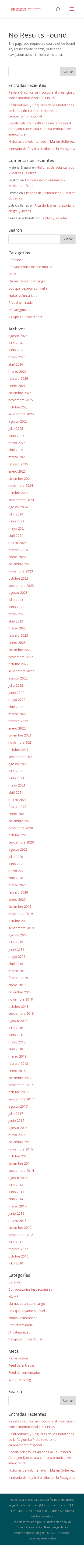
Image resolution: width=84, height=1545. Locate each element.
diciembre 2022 (20, 650)
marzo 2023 (17, 628)
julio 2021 (15, 771)
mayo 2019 (16, 956)
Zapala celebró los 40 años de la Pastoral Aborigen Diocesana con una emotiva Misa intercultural (41, 128)
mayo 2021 (16, 785)
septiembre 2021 (21, 757)
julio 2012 (15, 1242)
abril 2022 (15, 707)
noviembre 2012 (20, 1234)
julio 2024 (15, 514)
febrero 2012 (18, 1249)
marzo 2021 (17, 799)
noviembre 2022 (20, 657)
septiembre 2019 (21, 928)
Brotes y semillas (54, 218)
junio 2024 (16, 521)
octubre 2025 (18, 407)
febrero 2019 (18, 978)
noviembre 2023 (20, 571)
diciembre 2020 (20, 821)
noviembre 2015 (20, 1149)
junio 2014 (16, 1192)
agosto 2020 (18, 849)
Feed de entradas (21, 1365)
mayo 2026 (16, 357)
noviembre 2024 (20, 485)
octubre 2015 (18, 1156)
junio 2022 (16, 692)
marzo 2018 (17, 1056)
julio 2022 (15, 685)
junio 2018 (16, 1035)
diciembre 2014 (20, 1163)
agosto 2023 (18, 592)
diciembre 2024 (20, 478)
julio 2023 (15, 599)
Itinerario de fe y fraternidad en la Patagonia (41, 148)
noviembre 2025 (20, 400)
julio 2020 (15, 856)
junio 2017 (16, 1120)
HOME (13, 274)
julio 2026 (15, 343)
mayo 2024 (16, 528)
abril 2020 (15, 878)
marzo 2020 (17, 885)
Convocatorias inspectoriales (30, 267)
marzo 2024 (17, 542)
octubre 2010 (18, 1256)
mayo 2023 (16, 614)
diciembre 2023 (20, 564)
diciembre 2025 (20, 393)
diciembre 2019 (20, 906)
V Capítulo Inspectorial (25, 317)
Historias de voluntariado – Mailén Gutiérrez (41, 141)
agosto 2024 (18, 507)
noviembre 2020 (20, 828)
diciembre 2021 (20, 735)
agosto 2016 (18, 1127)
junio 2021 (16, 778)
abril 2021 (15, 792)
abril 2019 (15, 963)
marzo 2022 (17, 714)
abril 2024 (15, 535)
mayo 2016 (16, 1135)
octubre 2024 (18, 492)
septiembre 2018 (21, 1013)
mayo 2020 (16, 871)
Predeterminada (20, 302)
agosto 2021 (18, 764)
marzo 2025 (17, 457)
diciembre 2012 (20, 1227)
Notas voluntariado (23, 295)
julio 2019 (15, 942)
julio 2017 (15, 1113)
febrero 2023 (18, 635)
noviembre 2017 (20, 1085)
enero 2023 (17, 642)
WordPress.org (19, 1380)
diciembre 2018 (20, 992)
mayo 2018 (16, 1042)
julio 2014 (15, 1185)
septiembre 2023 (21, 585)
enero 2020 (17, 899)
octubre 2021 (18, 749)
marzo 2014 (17, 1206)
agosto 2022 (18, 678)
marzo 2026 (17, 371)
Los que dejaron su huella (27, 288)
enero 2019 (17, 985)
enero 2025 (17, 471)
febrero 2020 (18, 892)
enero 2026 (17, 385)
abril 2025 (15, 450)
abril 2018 (15, 1049)
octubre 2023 (18, 578)
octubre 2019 (18, 921)
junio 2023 (16, 607)
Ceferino (14, 260)
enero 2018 (17, 1070)
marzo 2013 (17, 1220)
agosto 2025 (18, 421)
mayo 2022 (16, 699)
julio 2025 (15, 428)
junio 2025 (16, 435)
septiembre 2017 (21, 1099)
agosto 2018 (18, 1020)
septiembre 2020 (21, 842)
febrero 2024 (18, 550)
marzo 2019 (17, 971)
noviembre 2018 (20, 999)
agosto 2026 (18, 336)
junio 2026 (16, 350)
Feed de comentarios (24, 1372)
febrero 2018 (18, 1063)
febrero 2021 (18, 806)
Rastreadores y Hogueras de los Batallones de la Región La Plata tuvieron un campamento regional (41, 110)
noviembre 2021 (20, 742)
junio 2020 (16, 864)
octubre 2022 (18, 664)
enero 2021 (17, 814)
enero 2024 (17, 557)
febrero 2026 (18, 378)
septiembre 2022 (21, 671)
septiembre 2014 (21, 1170)
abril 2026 (15, 364)
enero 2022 (17, 728)
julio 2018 (15, 1028)
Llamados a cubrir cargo (26, 281)
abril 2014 (15, 1199)
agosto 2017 (18, 1106)
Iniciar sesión (18, 1358)
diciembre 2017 (20, 1078)
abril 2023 (15, 621)
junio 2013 (16, 1213)
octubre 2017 (18, 1092)
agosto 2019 (18, 935)
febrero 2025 (18, 464)
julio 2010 (15, 1263)
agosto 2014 (18, 1177)
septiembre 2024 (21, 500)
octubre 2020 (18, 835)
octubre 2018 (18, 1006)
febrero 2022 (18, 721)
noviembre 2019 (20, 913)
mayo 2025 (16, 443)
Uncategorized (19, 309)
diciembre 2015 (20, 1142)
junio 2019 (16, 949)
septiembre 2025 (21, 414)
